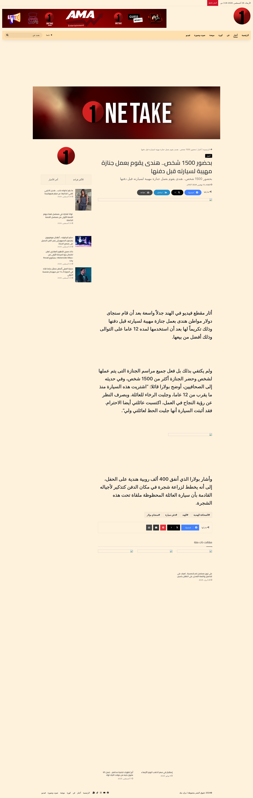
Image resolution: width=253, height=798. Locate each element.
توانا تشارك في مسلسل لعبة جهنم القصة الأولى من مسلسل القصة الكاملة (58, 217)
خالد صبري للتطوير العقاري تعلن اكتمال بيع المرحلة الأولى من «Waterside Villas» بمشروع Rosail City (58, 256)
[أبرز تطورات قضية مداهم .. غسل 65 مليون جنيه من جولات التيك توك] (115, 659)
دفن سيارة (170, 514)
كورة (221, 35)
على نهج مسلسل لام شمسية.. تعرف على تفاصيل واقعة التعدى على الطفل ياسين (194, 575)
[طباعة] (149, 527)
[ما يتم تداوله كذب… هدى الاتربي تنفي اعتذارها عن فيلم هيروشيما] (83, 200)
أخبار (236, 35)
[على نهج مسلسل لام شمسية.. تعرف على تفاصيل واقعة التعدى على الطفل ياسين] (194, 560)
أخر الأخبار (53, 179)
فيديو (188, 35)
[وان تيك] (242, 16)
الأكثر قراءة (78, 179)
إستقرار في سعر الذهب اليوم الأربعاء (157, 772)
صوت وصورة (199, 35)
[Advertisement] (126, 63)
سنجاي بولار (152, 514)
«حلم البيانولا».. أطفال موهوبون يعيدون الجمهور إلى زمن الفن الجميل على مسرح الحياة (57, 241)
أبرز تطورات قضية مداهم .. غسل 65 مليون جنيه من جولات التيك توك (118, 773)
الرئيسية (245, 35)
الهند (184, 514)
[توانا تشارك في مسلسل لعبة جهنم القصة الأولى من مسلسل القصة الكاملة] (83, 223)
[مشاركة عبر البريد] (156, 527)
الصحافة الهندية (201, 514)
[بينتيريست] (163, 527)
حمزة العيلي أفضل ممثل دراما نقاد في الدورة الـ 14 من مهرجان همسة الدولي (57, 272)
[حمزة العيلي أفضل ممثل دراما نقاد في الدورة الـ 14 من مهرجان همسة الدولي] (83, 274)
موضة (211, 35)
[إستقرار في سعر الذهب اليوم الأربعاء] (155, 659)
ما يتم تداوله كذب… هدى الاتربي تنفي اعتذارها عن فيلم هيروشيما (58, 192)
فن (228, 35)
